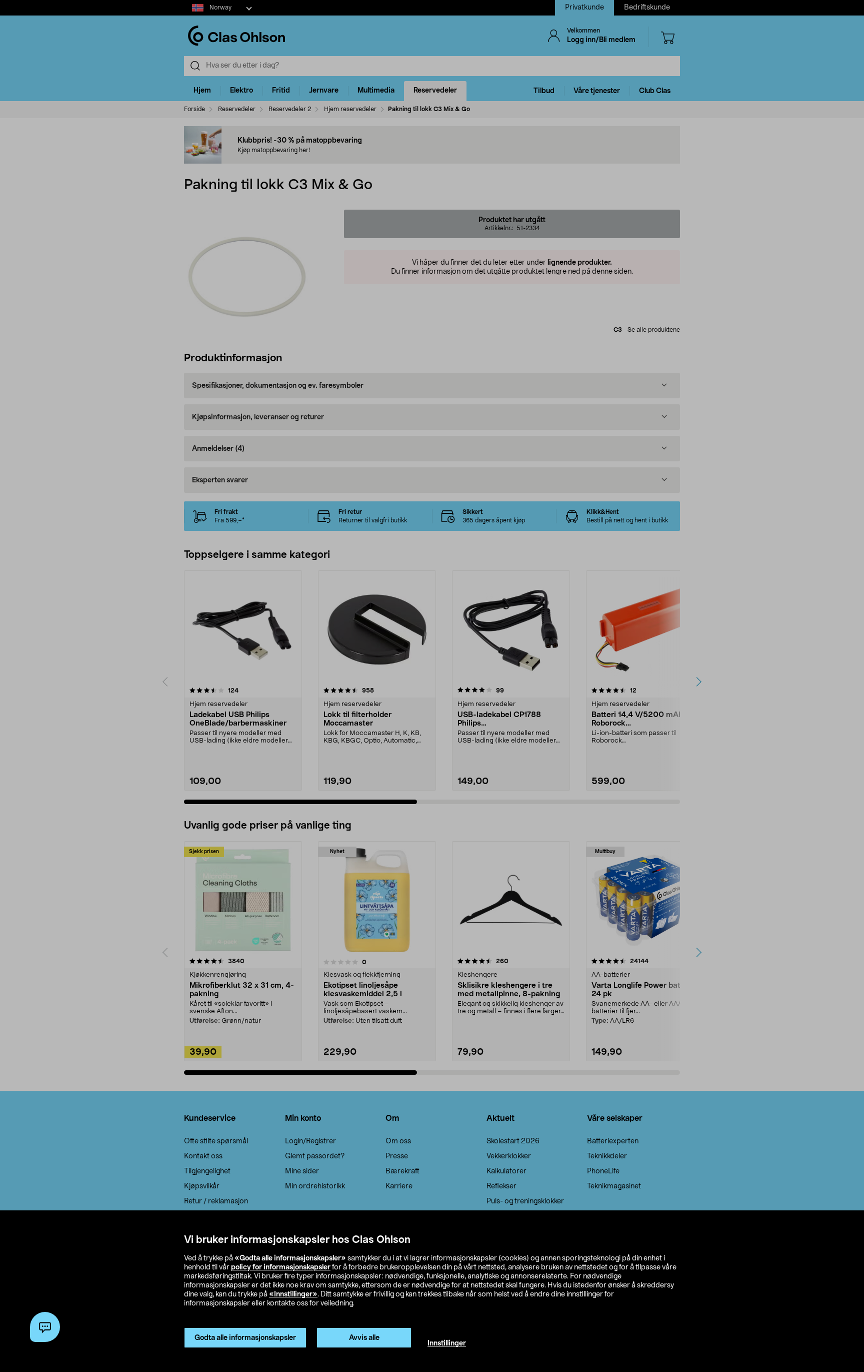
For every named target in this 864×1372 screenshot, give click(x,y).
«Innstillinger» (293, 1294)
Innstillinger (447, 1343)
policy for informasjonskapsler (280, 1267)
